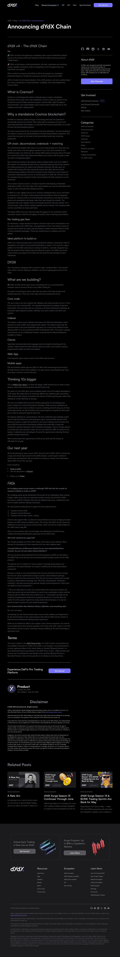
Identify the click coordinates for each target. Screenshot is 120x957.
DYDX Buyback (95, 885)
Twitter (22, 476)
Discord (30, 471)
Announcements (37, 21)
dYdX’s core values (20, 384)
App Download (85, 5)
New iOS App (68, 885)
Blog (37, 5)
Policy (83, 145)
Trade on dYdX (15, 469)
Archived (84, 133)
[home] (12, 5)
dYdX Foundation (69, 873)
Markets (39, 882)
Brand (39, 885)
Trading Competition (88, 155)
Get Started (103, 5)
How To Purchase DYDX (98, 873)
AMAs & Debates (87, 126)
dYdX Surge (85, 136)
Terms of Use (41, 889)
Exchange (93, 889)
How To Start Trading (97, 876)
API (68, 5)
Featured (84, 139)
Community (94, 892)
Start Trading (85, 111)
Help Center (40, 873)
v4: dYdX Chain (25, 21)
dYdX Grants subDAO (70, 879)
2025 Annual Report (96, 882)
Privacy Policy (41, 892)
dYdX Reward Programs (90, 101)
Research (84, 151)
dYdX (9, 21)
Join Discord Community (90, 104)
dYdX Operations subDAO (71, 876)
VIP (63, 5)
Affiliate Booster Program (98, 895)
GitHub (83, 107)
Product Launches (87, 148)
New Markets (86, 142)
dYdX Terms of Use (33, 643)
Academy (40, 879)
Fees (74, 5)
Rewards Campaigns (96, 879)
